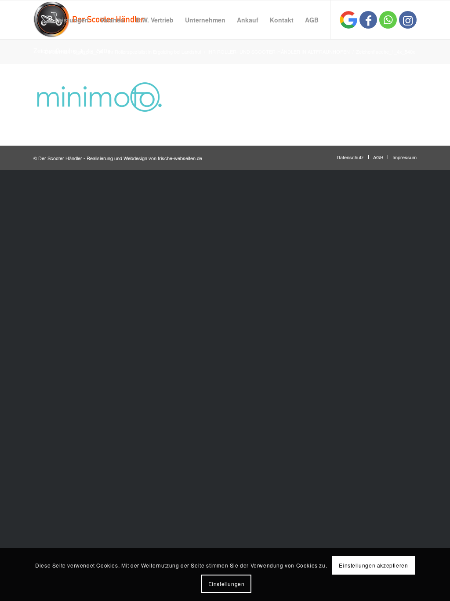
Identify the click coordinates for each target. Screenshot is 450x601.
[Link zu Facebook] (368, 20)
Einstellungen (226, 583)
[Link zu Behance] (348, 20)
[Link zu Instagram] (408, 20)
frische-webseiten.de (180, 157)
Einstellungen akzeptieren (373, 565)
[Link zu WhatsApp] (388, 20)
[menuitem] (71, 19)
